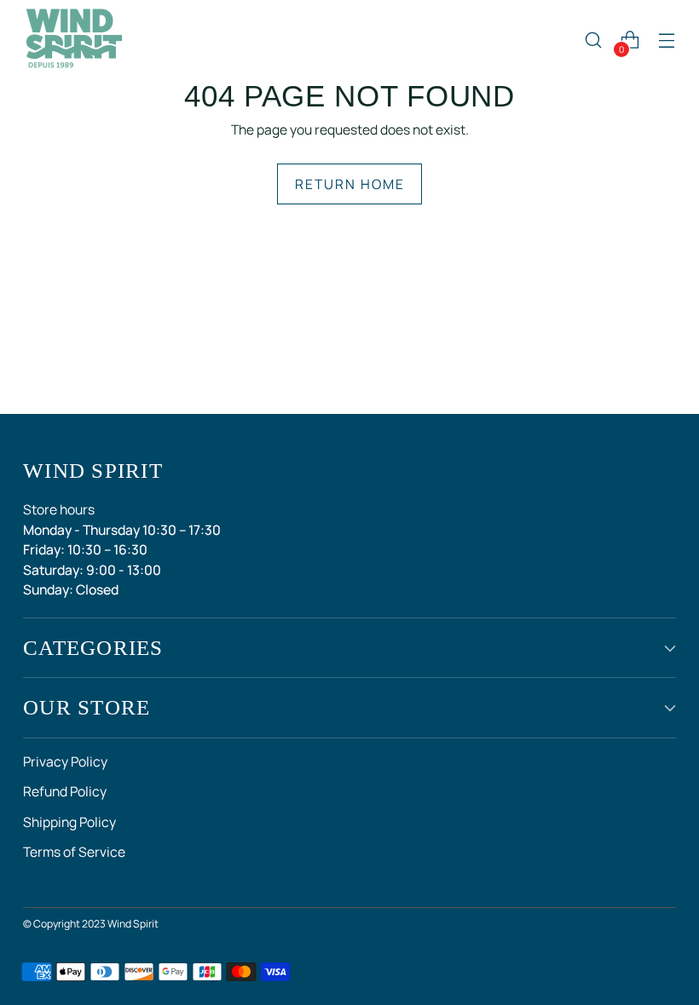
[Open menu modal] (667, 40)
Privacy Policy (65, 761)
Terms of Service (74, 851)
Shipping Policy (69, 822)
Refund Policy (65, 791)
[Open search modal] (593, 40)
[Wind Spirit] (74, 40)
